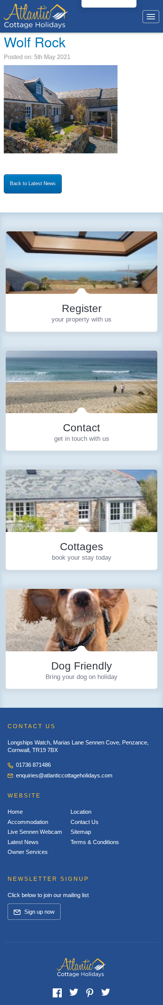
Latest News (23, 842)
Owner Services (28, 852)
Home (15, 811)
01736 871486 (32, 765)
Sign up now (39, 911)
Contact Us (85, 822)
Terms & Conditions (95, 842)
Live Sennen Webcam (35, 832)
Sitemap (81, 832)
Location (81, 811)
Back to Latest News (33, 183)
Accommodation (28, 822)
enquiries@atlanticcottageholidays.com (64, 775)
